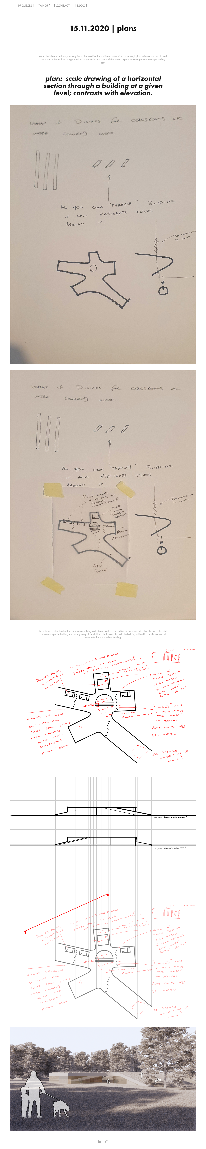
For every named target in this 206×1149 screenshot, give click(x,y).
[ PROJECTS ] (25, 6)
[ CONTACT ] (62, 6)
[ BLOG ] (81, 6)
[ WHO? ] (43, 6)
